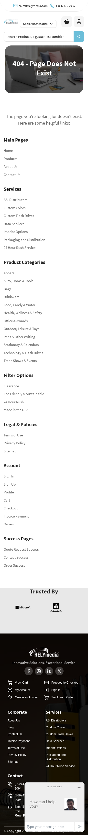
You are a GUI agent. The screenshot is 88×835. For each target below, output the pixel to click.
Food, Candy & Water (19, 304)
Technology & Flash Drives (23, 352)
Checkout (11, 508)
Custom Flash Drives (19, 215)
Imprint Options (16, 231)
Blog (11, 727)
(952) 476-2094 (22, 786)
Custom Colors (14, 207)
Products (10, 158)
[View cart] (66, 21)
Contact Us (12, 174)
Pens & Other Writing (19, 336)
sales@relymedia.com (33, 6)
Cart (7, 500)
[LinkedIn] (49, 671)
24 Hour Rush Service (19, 247)
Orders (9, 524)
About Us (10, 166)
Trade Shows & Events (20, 360)
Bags (7, 289)
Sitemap (10, 451)
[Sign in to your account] (79, 21)
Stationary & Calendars (21, 344)
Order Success (14, 565)
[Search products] (79, 36)
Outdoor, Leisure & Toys (21, 328)
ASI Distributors (15, 199)
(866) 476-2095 (22, 798)
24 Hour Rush (14, 402)
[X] (59, 671)
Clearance (11, 386)
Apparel (9, 273)
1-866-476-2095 (65, 6)
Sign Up (10, 484)
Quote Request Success (21, 549)
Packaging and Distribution (24, 239)
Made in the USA (16, 409)
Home (8, 150)
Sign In (9, 476)
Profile (9, 492)
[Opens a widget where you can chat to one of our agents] (54, 806)
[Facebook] (28, 671)
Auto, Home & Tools (18, 280)
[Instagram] (39, 671)
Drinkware (11, 296)
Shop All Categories (35, 24)
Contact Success (16, 557)
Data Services (14, 223)
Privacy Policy (14, 443)
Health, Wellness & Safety (23, 312)
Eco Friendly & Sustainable (24, 393)
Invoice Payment (16, 516)
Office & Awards (16, 320)
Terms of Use (13, 435)
